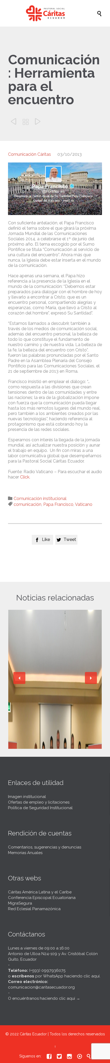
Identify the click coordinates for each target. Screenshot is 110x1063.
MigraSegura (20, 903)
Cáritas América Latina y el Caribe (40, 892)
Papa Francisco (58, 504)
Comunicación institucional (40, 498)
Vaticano (83, 504)
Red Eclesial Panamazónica (34, 908)
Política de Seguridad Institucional (40, 807)
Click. (25, 477)
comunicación (27, 504)
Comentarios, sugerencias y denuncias (44, 847)
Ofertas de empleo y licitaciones (38, 802)
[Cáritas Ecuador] (58, 13)
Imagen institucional (27, 796)
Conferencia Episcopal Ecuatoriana (42, 897)
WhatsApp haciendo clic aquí (71, 976)
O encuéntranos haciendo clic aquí (41, 998)
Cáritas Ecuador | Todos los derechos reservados (62, 1034)
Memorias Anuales (25, 852)
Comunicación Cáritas (29, 154)
